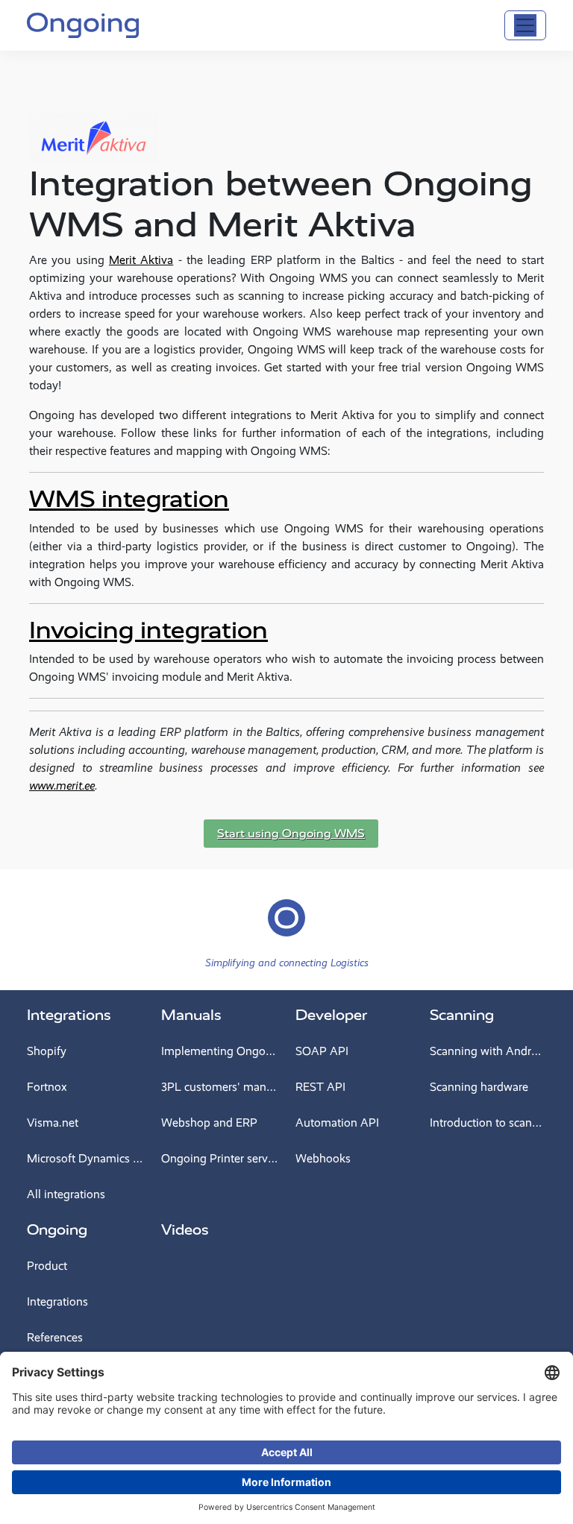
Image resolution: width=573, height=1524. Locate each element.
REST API (320, 1087)
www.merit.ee (62, 785)
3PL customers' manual (219, 1087)
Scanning (462, 1015)
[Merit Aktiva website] (93, 125)
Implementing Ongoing (219, 1051)
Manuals (191, 1015)
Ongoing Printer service (219, 1158)
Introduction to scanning (488, 1122)
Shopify (46, 1051)
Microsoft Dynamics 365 (85, 1158)
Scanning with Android (488, 1051)
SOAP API (321, 1051)
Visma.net (52, 1122)
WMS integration (129, 499)
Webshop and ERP (209, 1122)
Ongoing (57, 1229)
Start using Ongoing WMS (291, 833)
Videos (185, 1229)
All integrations (66, 1194)
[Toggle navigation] (525, 25)
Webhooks (323, 1158)
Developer (331, 1015)
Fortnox (47, 1087)
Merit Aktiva (141, 260)
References (55, 1337)
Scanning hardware (479, 1087)
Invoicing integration (148, 630)
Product (47, 1266)
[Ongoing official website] (83, 24)
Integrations (69, 1015)
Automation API (337, 1122)
